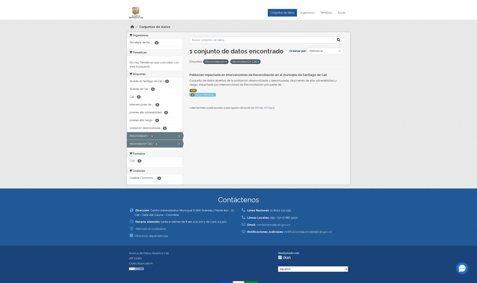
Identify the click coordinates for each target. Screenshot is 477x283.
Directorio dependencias (151, 236)
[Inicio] (132, 27)
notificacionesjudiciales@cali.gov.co (308, 232)
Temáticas (326, 12)
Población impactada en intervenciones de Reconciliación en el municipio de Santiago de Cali (258, 75)
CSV (193, 90)
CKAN (284, 257)
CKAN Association (141, 263)
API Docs (269, 107)
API (256, 107)
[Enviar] (338, 40)
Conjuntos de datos (282, 12)
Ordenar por (297, 50)
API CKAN (135, 258)
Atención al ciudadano (150, 229)
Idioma (282, 264)
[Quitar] (226, 62)
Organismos (307, 12)
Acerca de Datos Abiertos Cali (149, 253)
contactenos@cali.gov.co (273, 224)
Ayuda (341, 12)
